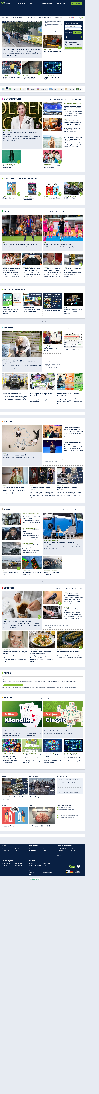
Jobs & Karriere (57, 327)
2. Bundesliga (52, 211)
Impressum (31, 867)
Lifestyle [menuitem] (30, 17)
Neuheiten (51, 509)
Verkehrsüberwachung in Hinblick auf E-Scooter (66, 809)
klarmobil (17, 867)
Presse (44, 865)
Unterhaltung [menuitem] (22, 17)
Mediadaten (45, 867)
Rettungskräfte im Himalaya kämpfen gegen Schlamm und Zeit (53, 25)
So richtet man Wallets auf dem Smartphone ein (52, 463)
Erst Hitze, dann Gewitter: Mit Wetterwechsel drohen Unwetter (69, 789)
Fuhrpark (72, 509)
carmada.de (18, 869)
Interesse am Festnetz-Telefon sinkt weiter (51, 461)
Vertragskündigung (47, 870)
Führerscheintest (78, 509)
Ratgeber (58, 588)
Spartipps (80, 327)
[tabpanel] (22, 38)
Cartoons (80, 99)
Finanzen (9, 327)
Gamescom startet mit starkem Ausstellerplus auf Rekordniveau (55, 456)
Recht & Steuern (73, 327)
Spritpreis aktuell (6, 850)
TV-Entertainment (46, 3)
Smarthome (79, 421)
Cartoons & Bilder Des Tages (21, 178)
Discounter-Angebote (62, 848)
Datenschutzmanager (34, 870)
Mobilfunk (21, 3)
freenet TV (4, 865)
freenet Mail (59, 852)
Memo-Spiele (74, 99)
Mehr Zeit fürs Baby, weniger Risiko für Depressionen (67, 785)
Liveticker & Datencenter (76, 211)
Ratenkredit (72, 850)
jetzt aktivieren (8, 684)
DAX (65, 344)
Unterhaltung (13, 98)
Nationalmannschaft (60, 211)
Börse (3, 848)
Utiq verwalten (32, 872)
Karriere (45, 869)
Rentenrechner (73, 854)
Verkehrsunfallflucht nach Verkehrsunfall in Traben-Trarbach (68, 815)
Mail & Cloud (61, 3)
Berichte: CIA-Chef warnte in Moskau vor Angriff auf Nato (68, 782)
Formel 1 (68, 211)
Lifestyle (9, 587)
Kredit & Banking (65, 327)
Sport (7, 211)
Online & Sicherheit (61, 421)
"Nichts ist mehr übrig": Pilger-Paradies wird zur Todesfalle (68, 779)
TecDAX (66, 349)
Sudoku (63, 697)
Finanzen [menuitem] (12, 17)
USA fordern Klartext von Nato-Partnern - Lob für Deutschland (53, 22)
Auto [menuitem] (16, 17)
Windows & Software (71, 421)
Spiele (44, 848)
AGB (30, 874)
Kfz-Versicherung (61, 855)
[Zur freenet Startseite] (6, 3)
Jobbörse (17, 848)
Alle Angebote (77, 3)
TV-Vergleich (73, 855)
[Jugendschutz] (35, 879)
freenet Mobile (18, 865)
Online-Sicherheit (74, 848)
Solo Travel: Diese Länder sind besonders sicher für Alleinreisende (55, 623)
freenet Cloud (60, 850)
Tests (56, 509)
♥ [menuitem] (52, 17)
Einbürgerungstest (33, 850)
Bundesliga (45, 211)
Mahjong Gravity (41, 697)
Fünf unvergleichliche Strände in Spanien (51, 627)
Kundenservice (32, 863)
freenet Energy (5, 869)
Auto (7, 509)
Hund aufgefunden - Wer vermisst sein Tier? (65, 807)
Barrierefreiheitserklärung (35, 865)
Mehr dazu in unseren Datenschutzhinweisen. (68, 687)
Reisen (62, 588)
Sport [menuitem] (7, 17)
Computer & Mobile (52, 421)
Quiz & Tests (67, 99)
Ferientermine (5, 852)
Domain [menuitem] (49, 17)
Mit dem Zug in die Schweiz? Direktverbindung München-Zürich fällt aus (56, 625)
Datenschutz (32, 869)
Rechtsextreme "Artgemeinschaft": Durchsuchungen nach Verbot (53, 28)
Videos (44, 850)
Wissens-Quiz (46, 852)
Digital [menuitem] (36, 17)
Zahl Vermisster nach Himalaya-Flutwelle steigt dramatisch (68, 792)
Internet (32, 3)
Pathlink (58, 697)
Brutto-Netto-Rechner (75, 852)
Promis (51, 99)
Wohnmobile (65, 509)
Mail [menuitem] (45, 17)
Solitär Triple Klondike (70, 697)
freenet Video (18, 863)
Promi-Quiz (31, 854)
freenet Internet (5, 867)
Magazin (60, 509)
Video (58, 99)
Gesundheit (79, 588)
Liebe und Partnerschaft (71, 588)
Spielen (8, 697)
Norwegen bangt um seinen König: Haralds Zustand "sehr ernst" (53, 32)
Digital (8, 421)
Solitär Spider (79, 697)
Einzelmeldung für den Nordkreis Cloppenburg (66, 817)
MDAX (66, 347)
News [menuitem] (3, 17)
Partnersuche (18, 852)
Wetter (17, 850)
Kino (55, 99)
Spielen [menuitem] (41, 17)
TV (47, 99)
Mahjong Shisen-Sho (51, 697)
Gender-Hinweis (46, 863)
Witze (62, 99)
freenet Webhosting (61, 854)
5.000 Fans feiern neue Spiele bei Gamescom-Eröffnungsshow (55, 459)
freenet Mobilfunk (6, 863)
